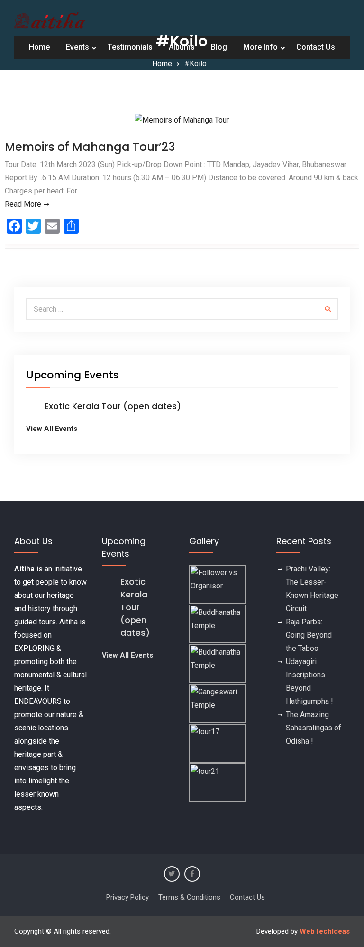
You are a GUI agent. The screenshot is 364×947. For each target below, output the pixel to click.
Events (77, 47)
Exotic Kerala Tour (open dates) (113, 406)
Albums (182, 47)
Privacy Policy (127, 897)
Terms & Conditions (189, 897)
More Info (260, 47)
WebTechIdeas (325, 931)
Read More (23, 204)
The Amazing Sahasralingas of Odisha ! (313, 727)
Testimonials (130, 47)
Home (39, 47)
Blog (219, 47)
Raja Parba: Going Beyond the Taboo (309, 635)
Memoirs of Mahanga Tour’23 (90, 147)
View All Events (51, 428)
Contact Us (315, 47)
